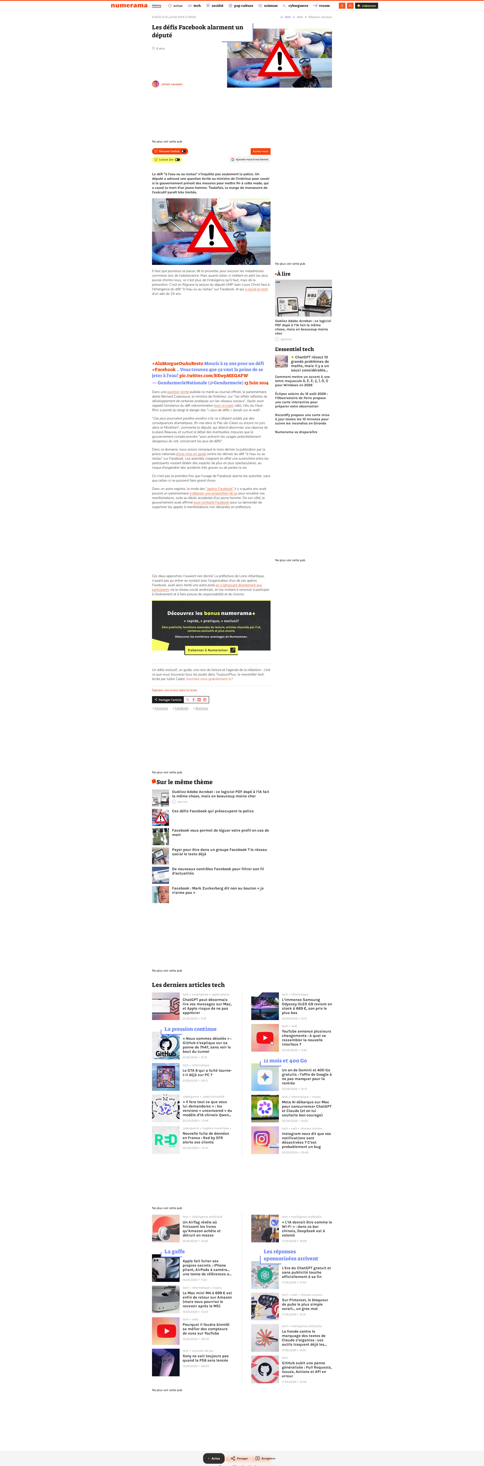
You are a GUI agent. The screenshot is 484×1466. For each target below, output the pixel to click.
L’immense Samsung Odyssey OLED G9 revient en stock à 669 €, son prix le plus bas (307, 1006)
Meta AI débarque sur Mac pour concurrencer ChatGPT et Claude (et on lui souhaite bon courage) (307, 1108)
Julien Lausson (171, 84)
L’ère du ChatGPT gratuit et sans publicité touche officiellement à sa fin (306, 1272)
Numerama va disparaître (296, 432)
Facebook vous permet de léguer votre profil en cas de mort (220, 832)
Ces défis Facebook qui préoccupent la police (213, 811)
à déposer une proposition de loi (213, 493)
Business (201, 708)
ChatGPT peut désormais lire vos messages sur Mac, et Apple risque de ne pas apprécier (207, 1006)
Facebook (181, 708)
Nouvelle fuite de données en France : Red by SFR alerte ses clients (206, 1137)
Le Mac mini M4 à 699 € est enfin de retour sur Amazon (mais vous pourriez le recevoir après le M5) (207, 1299)
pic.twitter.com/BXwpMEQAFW (213, 376)
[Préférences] (350, 6)
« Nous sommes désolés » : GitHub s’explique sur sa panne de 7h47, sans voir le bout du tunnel (207, 1045)
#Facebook (164, 369)
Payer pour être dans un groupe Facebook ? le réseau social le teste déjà (219, 851)
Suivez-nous (260, 151)
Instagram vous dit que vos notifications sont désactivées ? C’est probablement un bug (306, 1140)
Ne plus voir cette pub (167, 141)
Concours (161, 708)
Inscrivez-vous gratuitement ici (208, 679)
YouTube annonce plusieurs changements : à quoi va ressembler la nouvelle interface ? (306, 1038)
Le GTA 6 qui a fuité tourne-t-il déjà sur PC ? (207, 1072)
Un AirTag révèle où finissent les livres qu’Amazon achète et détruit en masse (202, 1228)
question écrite (178, 392)
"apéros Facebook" (220, 488)
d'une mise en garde (191, 454)
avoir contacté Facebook (211, 502)
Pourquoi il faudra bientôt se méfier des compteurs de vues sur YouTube (206, 1328)
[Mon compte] (342, 6)
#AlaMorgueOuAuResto (177, 363)
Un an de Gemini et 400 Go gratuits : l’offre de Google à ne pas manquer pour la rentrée (307, 1076)
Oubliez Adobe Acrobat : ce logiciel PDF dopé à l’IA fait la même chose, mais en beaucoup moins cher (220, 794)
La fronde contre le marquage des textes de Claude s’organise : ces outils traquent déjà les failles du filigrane (304, 1338)
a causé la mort (256, 289)
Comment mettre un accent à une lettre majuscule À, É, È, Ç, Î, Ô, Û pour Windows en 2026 (302, 381)
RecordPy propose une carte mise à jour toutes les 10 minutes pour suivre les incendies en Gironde (302, 419)
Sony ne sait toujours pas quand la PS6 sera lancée (206, 1358)
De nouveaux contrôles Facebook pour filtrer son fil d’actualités (218, 871)
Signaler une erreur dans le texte (174, 690)
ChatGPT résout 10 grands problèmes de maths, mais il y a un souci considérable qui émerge (310, 363)
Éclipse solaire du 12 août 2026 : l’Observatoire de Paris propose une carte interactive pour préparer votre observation (301, 400)
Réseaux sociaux (320, 17)
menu (156, 5)
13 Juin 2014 (256, 383)
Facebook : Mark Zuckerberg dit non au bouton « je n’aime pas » (218, 890)
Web (300, 17)
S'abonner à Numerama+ (208, 650)
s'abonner (369, 6)
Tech (288, 17)
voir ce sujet (224, 405)
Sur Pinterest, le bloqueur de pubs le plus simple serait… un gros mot (305, 1304)
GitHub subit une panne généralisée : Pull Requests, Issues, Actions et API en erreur (307, 1369)
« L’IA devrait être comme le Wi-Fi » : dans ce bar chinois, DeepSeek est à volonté (307, 1228)
